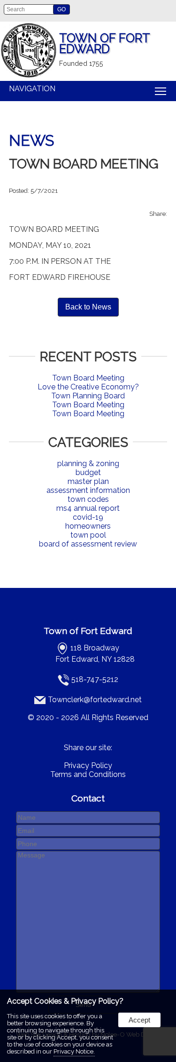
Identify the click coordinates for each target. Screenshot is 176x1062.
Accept (139, 1020)
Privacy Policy (88, 765)
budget (88, 472)
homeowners (88, 526)
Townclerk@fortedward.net (95, 699)
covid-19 (88, 517)
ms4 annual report (88, 508)
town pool (88, 535)
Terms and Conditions (88, 774)
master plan (88, 481)
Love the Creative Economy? (88, 386)
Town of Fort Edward (88, 631)
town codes (88, 499)
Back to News (88, 307)
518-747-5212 (94, 679)
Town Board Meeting (88, 377)
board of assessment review (88, 543)
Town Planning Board (88, 395)
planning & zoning (88, 463)
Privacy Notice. (74, 1051)
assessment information (88, 490)
